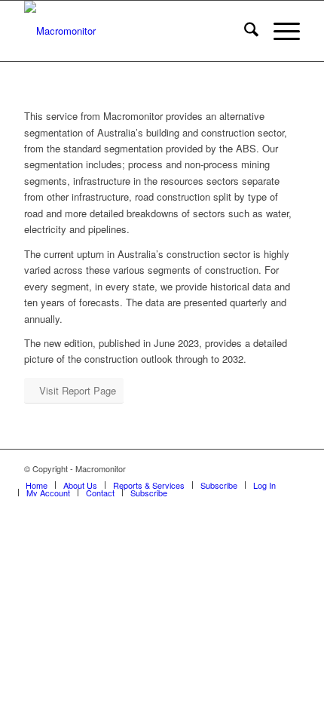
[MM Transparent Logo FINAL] (134, 31)
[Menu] (279, 31)
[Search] (243, 31)
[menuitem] (243, 31)
